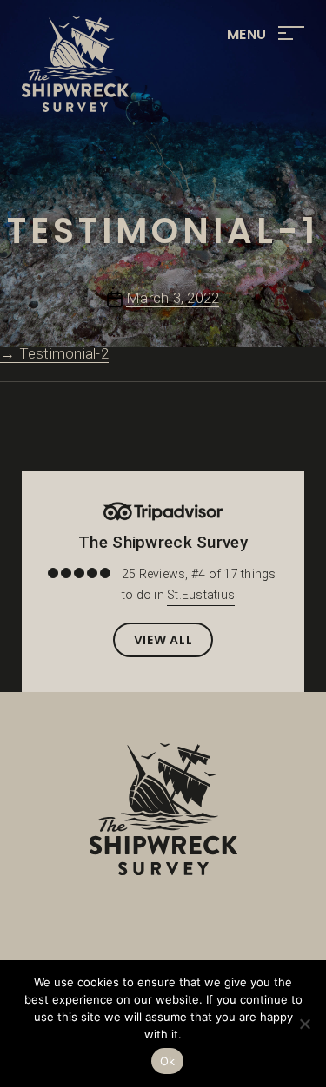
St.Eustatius (201, 595)
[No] (304, 1023)
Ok (168, 1061)
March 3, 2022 (172, 297)
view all (163, 640)
